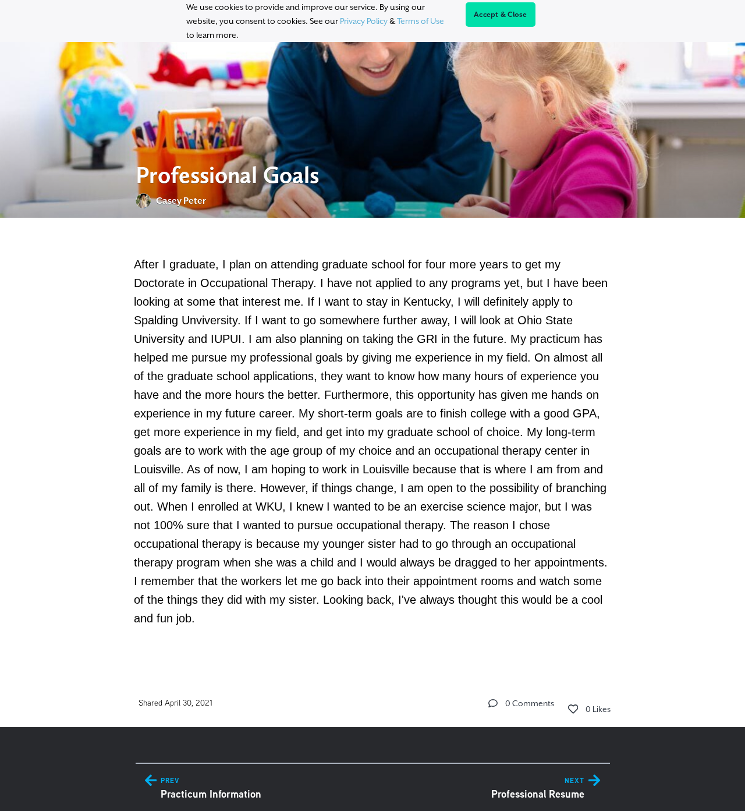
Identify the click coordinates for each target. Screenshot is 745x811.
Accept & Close (500, 14)
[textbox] (373, 439)
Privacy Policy (364, 21)
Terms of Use (420, 21)
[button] (493, 703)
